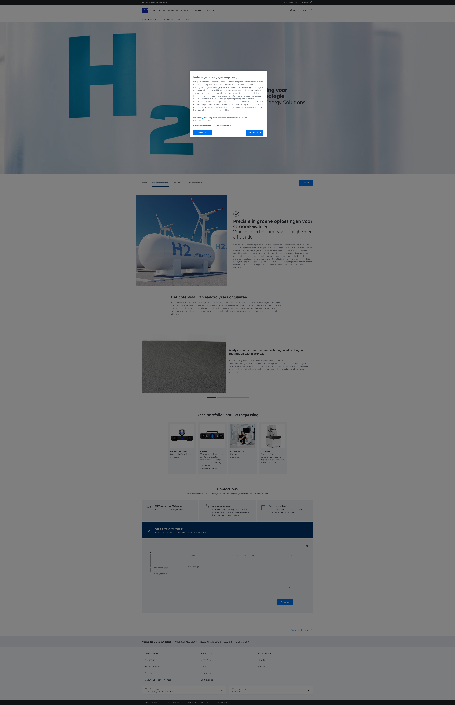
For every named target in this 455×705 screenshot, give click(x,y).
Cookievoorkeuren (203, 132)
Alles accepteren (254, 132)
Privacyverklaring (204, 118)
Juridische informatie (222, 125)
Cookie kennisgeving (202, 125)
